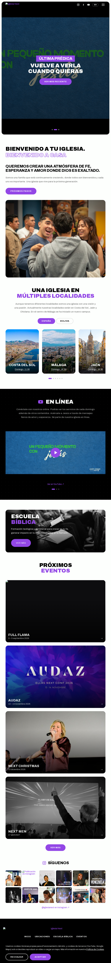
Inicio (27, 937)
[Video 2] (56, 489)
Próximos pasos (21, 191)
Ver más (55, 847)
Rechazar (16, 957)
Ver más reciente (55, 81)
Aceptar (40, 957)
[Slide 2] (55, 129)
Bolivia (64, 321)
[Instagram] (78, 4)
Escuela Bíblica (63, 937)
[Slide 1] (52, 129)
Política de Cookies (95, 949)
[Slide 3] (58, 129)
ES (95, 5)
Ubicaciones (42, 937)
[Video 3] (58, 489)
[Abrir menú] (103, 4)
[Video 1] (53, 489)
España (46, 321)
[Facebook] (83, 4)
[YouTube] (88, 4)
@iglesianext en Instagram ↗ (55, 907)
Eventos (81, 937)
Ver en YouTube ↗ (55, 484)
